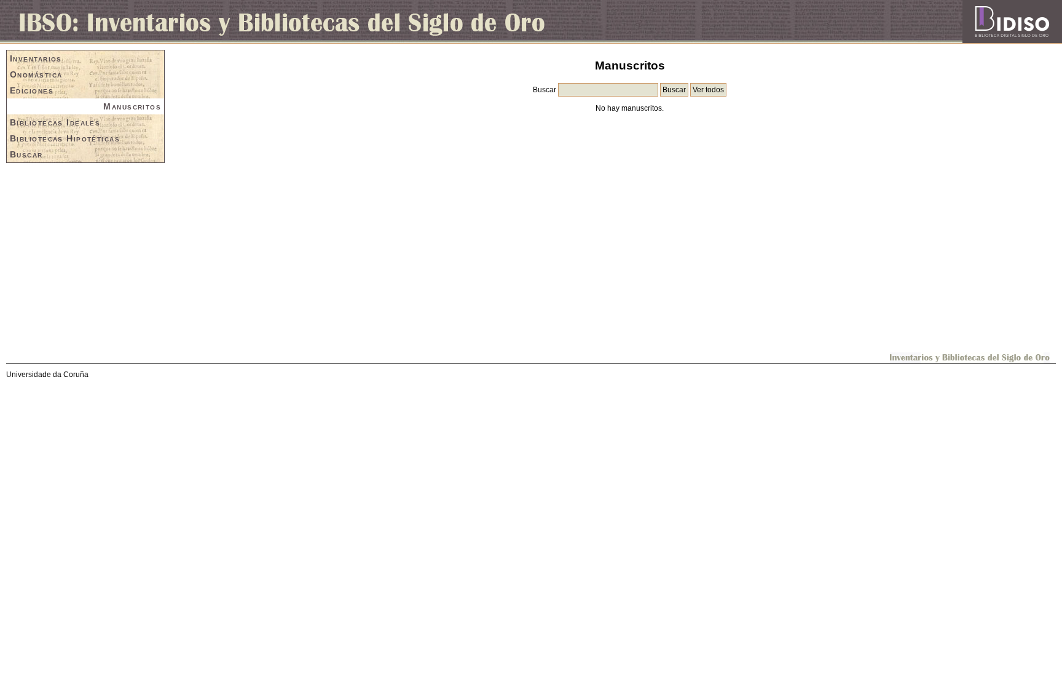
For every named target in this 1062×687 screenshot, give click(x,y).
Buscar (26, 154)
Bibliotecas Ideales (55, 122)
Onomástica (36, 74)
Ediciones (31, 90)
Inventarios (36, 58)
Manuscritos (132, 106)
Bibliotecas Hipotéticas (65, 138)
